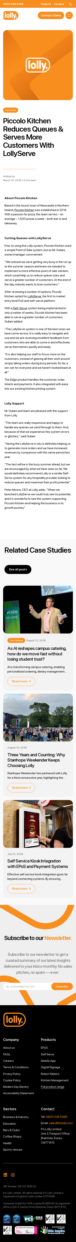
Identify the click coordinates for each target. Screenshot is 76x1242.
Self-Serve (20, 308)
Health (7, 1143)
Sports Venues (12, 1149)
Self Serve (47, 1054)
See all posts (18, 569)
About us (9, 1048)
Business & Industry (15, 1117)
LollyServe (34, 296)
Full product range (52, 1087)
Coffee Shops (12, 1136)
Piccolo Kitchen (24, 210)
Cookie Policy (12, 1080)
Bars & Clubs (11, 1130)
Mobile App (48, 1061)
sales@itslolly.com (61, 1123)
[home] (11, 15)
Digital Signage (50, 1067)
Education (9, 1123)
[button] (69, 15)
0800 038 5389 (56, 1117)
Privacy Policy (11, 1074)
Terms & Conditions (16, 1067)
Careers (8, 1061)
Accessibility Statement (18, 1093)
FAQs (6, 1054)
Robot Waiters (50, 1074)
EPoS (44, 1048)
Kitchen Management (55, 1080)
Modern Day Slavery (16, 1087)
